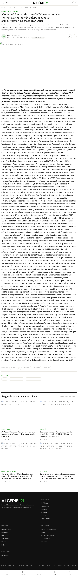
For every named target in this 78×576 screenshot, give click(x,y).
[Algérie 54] (40, 2)
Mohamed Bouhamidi (16, 379)
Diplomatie (45, 519)
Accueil (4, 7)
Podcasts (4, 532)
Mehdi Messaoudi (13, 35)
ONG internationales (33, 379)
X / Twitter (25, 368)
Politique (44, 503)
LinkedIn (37, 368)
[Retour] (3, 3)
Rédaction (45, 532)
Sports (44, 516)
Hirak (4, 379)
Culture (44, 512)
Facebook (14, 368)
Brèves (3, 545)
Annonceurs (45, 539)
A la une (24, 7)
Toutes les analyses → (68, 397)
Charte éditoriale (47, 535)
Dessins (4, 542)
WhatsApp (47, 368)
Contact (44, 542)
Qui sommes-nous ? (48, 529)
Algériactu (34, 7)
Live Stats (4, 535)
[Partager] (70, 36)
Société (44, 509)
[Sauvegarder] (75, 36)
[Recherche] (7, 3)
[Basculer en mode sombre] (73, 2)
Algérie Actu (14, 7)
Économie (45, 506)
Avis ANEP (5, 539)
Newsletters (6, 529)
